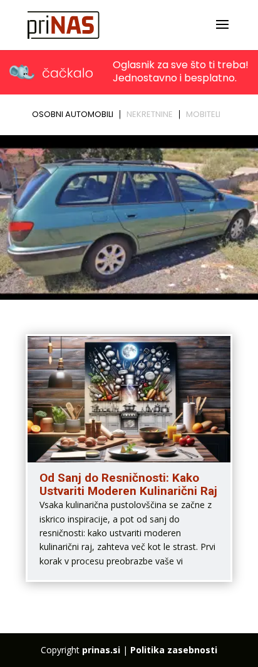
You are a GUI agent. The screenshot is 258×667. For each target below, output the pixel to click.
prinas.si (101, 650)
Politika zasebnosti (173, 650)
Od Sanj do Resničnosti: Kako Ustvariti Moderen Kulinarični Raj (128, 484)
